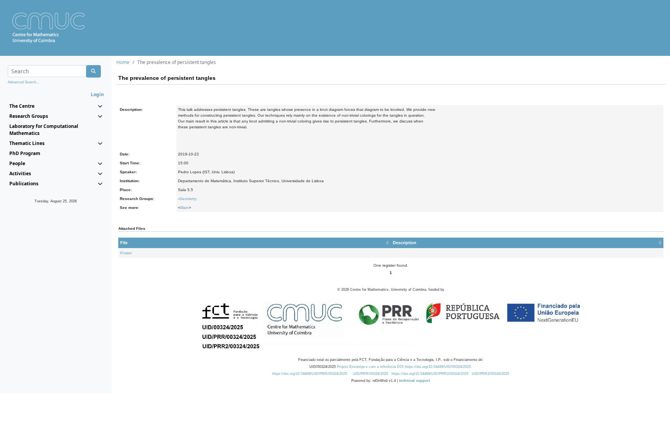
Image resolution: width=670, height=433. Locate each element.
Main (184, 207)
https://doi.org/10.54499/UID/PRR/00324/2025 (309, 374)
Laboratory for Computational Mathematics (43, 129)
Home (123, 62)
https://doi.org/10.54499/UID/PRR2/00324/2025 (430, 374)
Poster (126, 253)
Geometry (188, 199)
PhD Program (24, 153)
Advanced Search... (24, 82)
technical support (414, 381)
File (124, 242)
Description (404, 242)
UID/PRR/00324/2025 (370, 374)
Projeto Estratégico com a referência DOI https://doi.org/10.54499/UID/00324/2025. (404, 367)
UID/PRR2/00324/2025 (490, 374)
